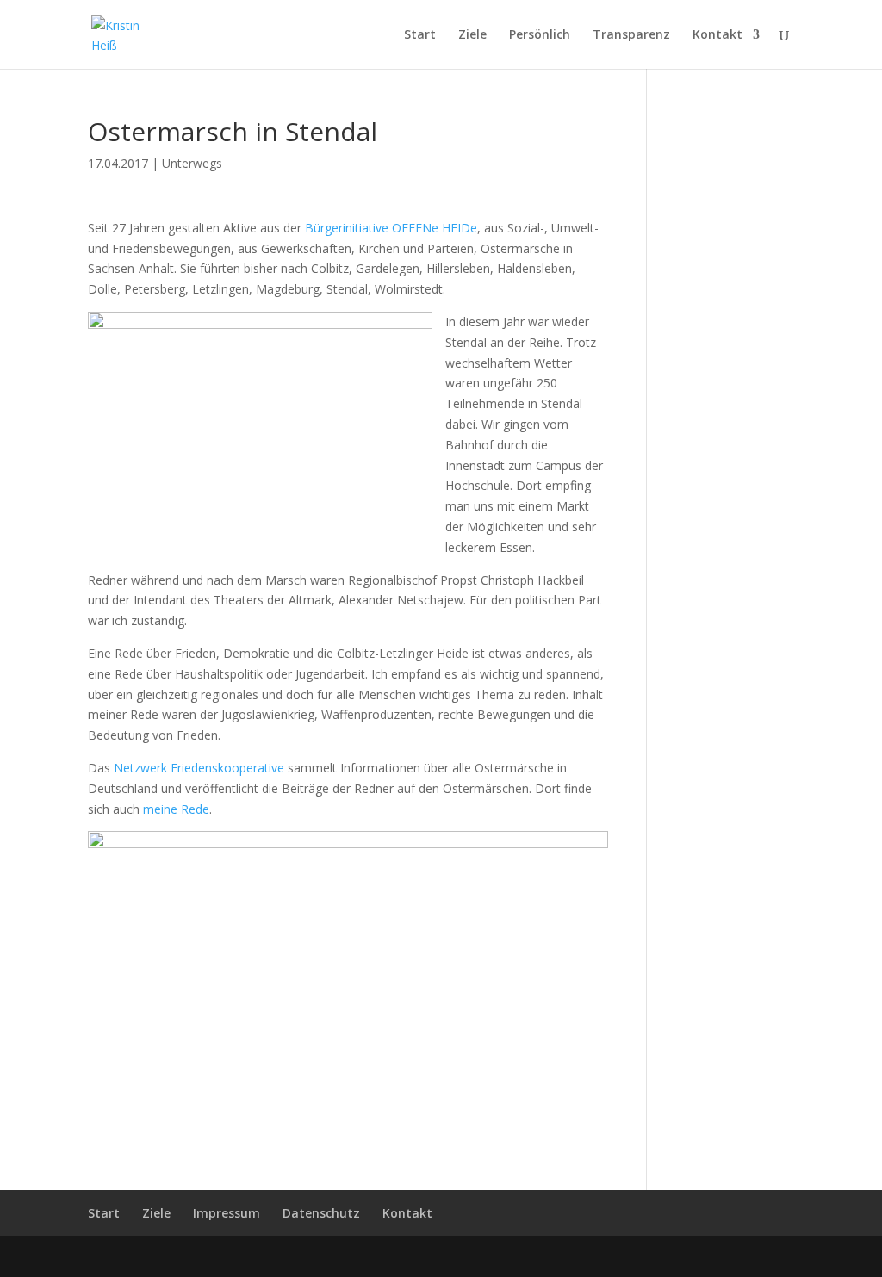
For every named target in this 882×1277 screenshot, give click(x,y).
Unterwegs (192, 163)
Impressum (226, 1213)
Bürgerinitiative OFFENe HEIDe (391, 228)
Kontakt (717, 35)
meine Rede (176, 809)
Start (420, 35)
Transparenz (631, 35)
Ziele (472, 35)
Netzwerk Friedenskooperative (199, 767)
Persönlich (539, 35)
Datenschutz (321, 1213)
